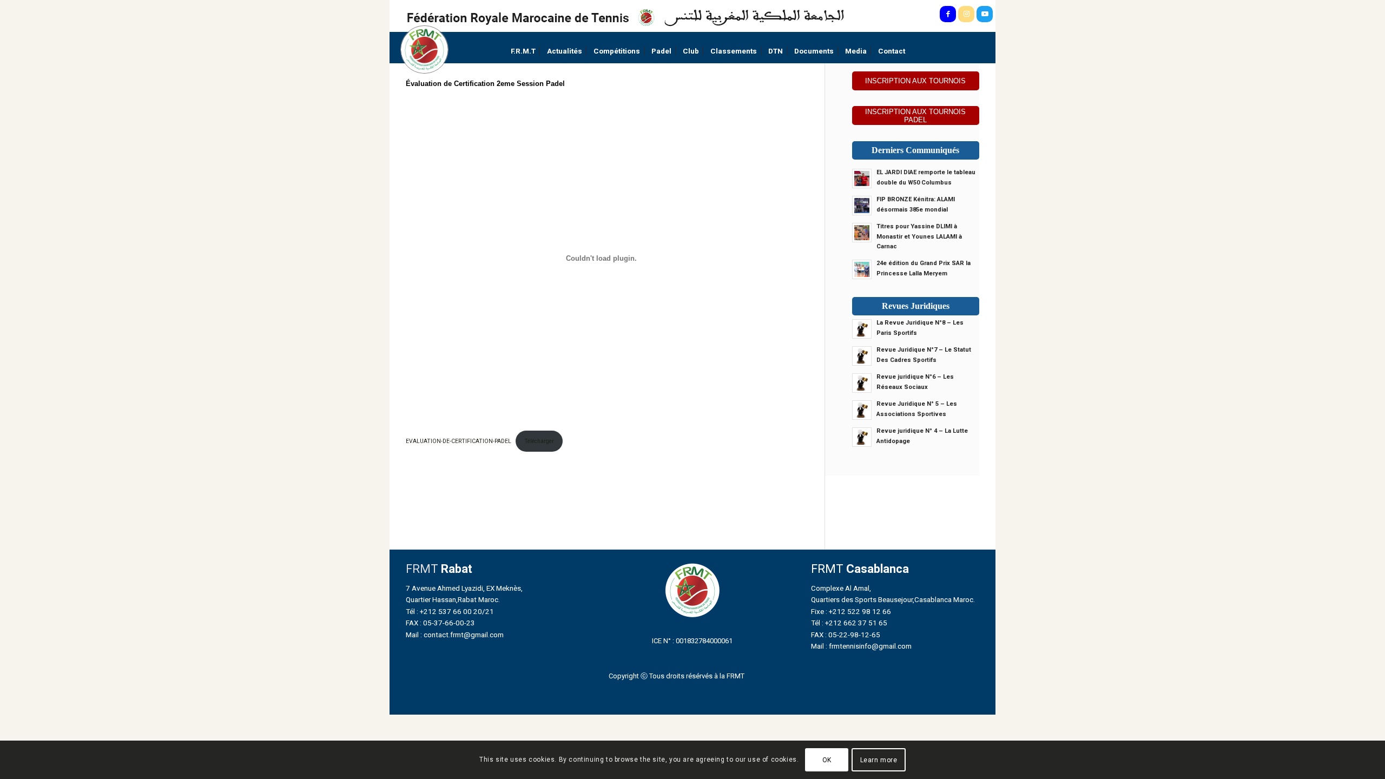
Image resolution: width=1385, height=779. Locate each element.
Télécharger (539, 441)
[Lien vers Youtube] (985, 14)
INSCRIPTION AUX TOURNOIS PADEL (915, 116)
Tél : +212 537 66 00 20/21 (450, 611)
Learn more (879, 760)
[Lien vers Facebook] (948, 14)
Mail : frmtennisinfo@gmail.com (861, 646)
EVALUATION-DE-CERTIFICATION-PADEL (458, 441)
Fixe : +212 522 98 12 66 (851, 611)
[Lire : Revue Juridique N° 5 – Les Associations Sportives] (862, 410)
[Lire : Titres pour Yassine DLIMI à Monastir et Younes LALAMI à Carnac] (862, 232)
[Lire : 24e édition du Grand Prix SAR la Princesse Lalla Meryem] (862, 269)
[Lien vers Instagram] (966, 14)
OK (827, 760)
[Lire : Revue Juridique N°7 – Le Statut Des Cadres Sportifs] (862, 356)
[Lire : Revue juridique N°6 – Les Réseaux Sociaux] (862, 383)
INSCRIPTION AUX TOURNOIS (915, 81)
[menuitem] (523, 51)
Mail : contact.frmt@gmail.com (455, 634)
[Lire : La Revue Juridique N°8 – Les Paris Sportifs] (862, 329)
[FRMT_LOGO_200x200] (424, 49)
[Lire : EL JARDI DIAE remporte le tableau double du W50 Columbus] (862, 178)
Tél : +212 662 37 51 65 (849, 622)
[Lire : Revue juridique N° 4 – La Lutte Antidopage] (862, 437)
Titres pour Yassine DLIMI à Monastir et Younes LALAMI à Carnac (919, 236)
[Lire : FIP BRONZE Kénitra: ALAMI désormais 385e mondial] (862, 205)
